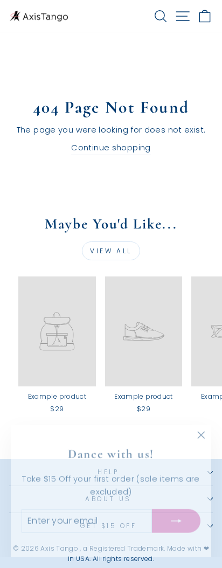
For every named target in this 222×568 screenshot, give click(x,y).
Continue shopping (110, 147)
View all (111, 250)
